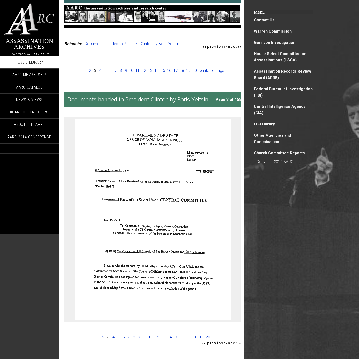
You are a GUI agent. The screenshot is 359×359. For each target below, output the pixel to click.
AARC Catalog (29, 87)
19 (188, 70)
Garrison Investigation (274, 42)
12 (144, 70)
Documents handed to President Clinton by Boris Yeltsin (132, 43)
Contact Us (264, 20)
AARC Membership (29, 74)
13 (150, 70)
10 (131, 70)
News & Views (29, 99)
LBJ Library (264, 124)
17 (175, 70)
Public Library (29, 62)
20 (194, 70)
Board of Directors (29, 112)
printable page (212, 70)
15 (163, 70)
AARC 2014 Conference (29, 137)
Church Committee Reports (279, 153)
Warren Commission (273, 31)
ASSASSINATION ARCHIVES (29, 43)
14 (156, 70)
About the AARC (29, 124)
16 (169, 70)
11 (137, 70)
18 (182, 70)
